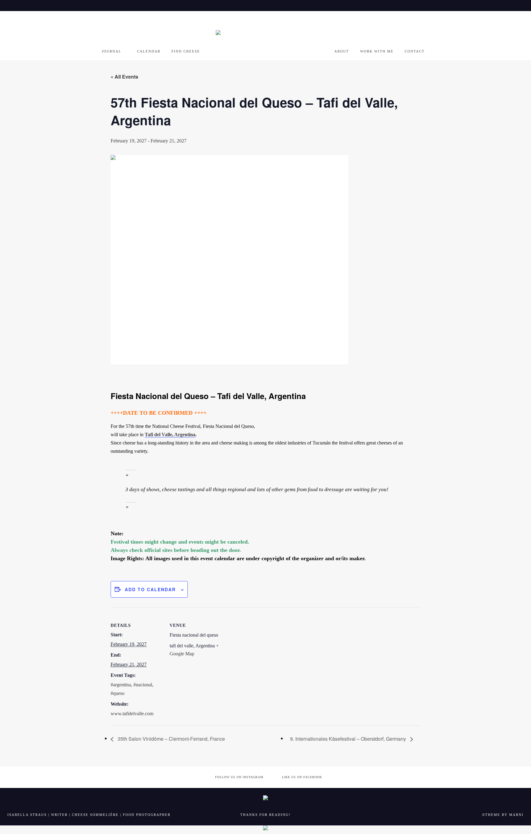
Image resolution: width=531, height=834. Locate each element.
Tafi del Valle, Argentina (170, 434)
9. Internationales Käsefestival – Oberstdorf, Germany (348, 738)
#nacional (142, 684)
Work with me (377, 51)
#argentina (121, 684)
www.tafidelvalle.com (132, 713)
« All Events (124, 76)
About (341, 51)
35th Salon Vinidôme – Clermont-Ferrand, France (170, 738)
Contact (415, 51)
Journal (111, 51)
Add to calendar (150, 589)
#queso (117, 693)
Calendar (148, 51)
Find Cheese (185, 51)
